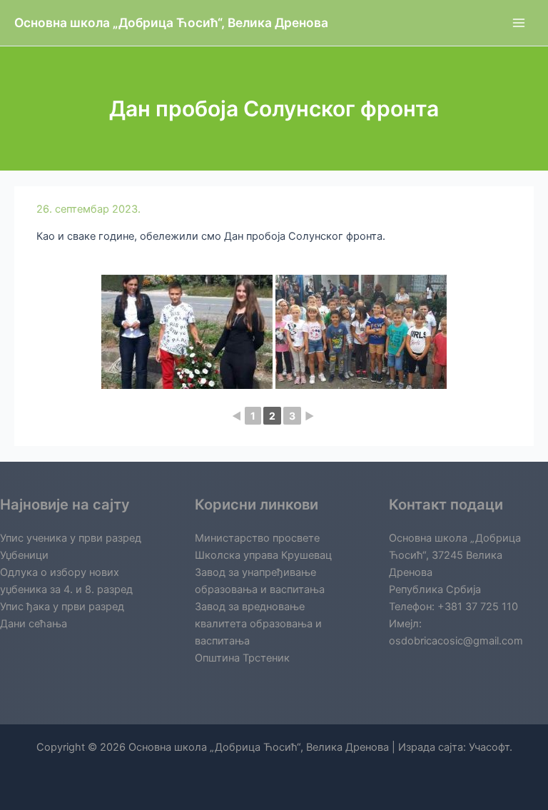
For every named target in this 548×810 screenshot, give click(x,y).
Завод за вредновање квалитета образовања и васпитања (258, 623)
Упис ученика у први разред (70, 538)
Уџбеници (24, 555)
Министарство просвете (257, 538)
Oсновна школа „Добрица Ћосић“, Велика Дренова (171, 22)
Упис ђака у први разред (62, 606)
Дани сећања (33, 623)
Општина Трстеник (242, 658)
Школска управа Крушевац (263, 555)
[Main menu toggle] (519, 23)
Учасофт (489, 747)
